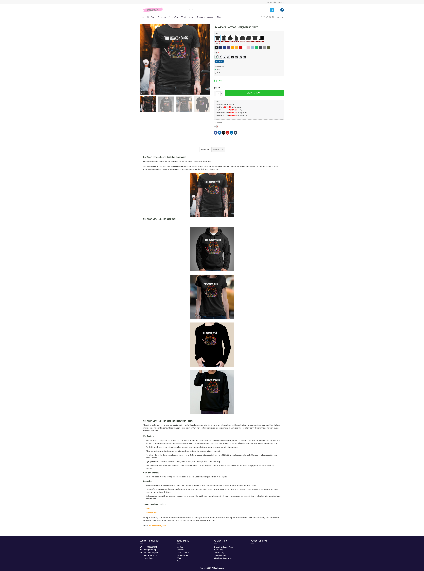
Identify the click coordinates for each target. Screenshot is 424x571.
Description (205, 149)
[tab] (205, 149)
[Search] (272, 10)
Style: (217, 33)
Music (191, 17)
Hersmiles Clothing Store (157, 526)
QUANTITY (217, 88)
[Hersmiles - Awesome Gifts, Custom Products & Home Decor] (162, 9)
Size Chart (151, 17)
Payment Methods (220, 555)
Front (218, 69)
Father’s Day (173, 17)
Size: (217, 53)
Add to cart (254, 92)
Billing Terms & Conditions (223, 558)
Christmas (162, 17)
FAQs (178, 561)
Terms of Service (183, 553)
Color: (217, 44)
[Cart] (282, 10)
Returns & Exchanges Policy (223, 547)
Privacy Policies (182, 555)
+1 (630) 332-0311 (150, 547)
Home (142, 17)
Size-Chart (180, 550)
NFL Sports (200, 17)
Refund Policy (218, 149)
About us (180, 547)
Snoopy (210, 17)
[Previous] (144, 59)
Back (218, 73)
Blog (219, 17)
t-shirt (220, 122)
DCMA (179, 558)
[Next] (206, 59)
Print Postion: (219, 66)
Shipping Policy (219, 553)
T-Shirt (183, 17)
